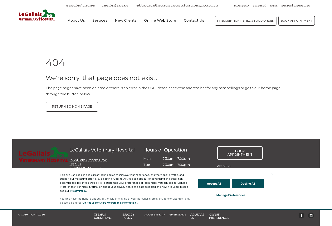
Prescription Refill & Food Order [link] (245, 20)
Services (99, 20)
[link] (37, 15)
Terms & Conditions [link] (103, 216)
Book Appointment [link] (297, 20)
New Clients (125, 20)
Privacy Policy (78, 190)
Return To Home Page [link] (72, 106)
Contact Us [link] (194, 20)
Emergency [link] (241, 5)
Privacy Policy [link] (128, 216)
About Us (76, 20)
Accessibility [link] (154, 214)
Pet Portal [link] (259, 5)
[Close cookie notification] (272, 174)
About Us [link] (224, 165)
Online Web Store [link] (160, 20)
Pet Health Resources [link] (295, 5)
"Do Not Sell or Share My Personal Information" (109, 202)
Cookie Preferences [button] (219, 216)
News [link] (273, 5)
